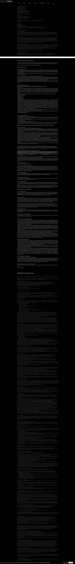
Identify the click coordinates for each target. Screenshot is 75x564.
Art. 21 (24, 458)
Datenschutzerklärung (47, 562)
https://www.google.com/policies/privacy (35, 527)
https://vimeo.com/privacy (34, 526)
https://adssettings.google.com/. (21, 529)
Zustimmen (70, 562)
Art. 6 (31, 485)
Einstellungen (65, 562)
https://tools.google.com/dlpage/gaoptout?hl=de (32, 410)
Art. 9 (40, 485)
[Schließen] (73, 562)
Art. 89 (54, 502)
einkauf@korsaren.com (20, 97)
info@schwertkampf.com (24, 11)
